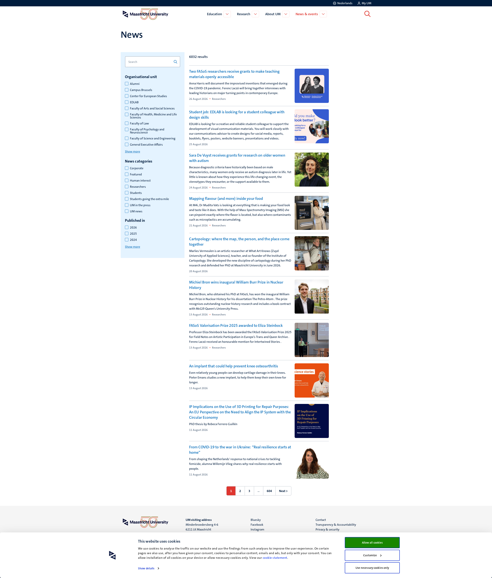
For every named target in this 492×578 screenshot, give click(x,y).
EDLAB (134, 102)
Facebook (257, 525)
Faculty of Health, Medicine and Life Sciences (153, 116)
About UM (273, 14)
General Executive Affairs (146, 144)
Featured (136, 174)
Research (243, 14)
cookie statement (275, 558)
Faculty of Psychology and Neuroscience (147, 131)
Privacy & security (327, 529)
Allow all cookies (372, 543)
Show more (132, 151)
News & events (307, 14)
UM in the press (140, 205)
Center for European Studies (148, 96)
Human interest (140, 180)
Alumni (135, 83)
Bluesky (256, 520)
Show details (146, 568)
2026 (133, 227)
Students (136, 192)
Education (214, 14)
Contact (321, 520)
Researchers (138, 186)
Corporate (136, 168)
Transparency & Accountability (336, 525)
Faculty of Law (139, 123)
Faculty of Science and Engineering (152, 138)
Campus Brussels (141, 90)
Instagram (257, 529)
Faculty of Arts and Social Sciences (152, 108)
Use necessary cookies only (372, 568)
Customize (370, 555)
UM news (136, 211)
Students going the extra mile (149, 199)
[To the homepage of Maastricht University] (145, 14)
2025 (133, 233)
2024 (133, 239)
